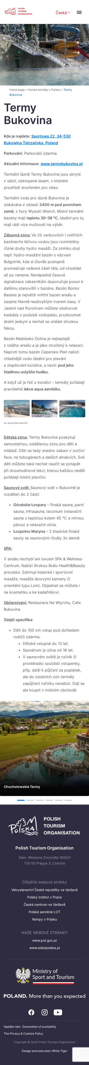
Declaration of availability (39, 1026)
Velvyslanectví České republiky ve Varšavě (44, 890)
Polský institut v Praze (44, 897)
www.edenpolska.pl (44, 948)
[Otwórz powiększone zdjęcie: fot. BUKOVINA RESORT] (17, 408)
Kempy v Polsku (44, 919)
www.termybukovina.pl (62, 163)
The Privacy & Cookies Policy (23, 1033)
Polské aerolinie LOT (44, 912)
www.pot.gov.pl (44, 940)
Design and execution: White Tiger (44, 1051)
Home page (17, 89)
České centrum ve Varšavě (44, 904)
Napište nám (12, 1026)
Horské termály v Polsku (44, 89)
